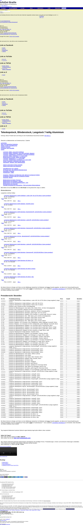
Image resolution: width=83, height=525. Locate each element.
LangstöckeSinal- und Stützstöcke (6, 143)
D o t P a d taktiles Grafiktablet (6, 69)
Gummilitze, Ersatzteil (8, 171)
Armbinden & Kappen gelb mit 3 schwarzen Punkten (16, 176)
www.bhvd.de (14, 34)
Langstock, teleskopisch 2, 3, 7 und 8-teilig (13, 158)
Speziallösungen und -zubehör (10, 168)
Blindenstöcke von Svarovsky (10, 184)
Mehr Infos (8, 524)
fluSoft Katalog (5, 462)
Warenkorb (57, 8)
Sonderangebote (13, 8)
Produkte (3, 8)
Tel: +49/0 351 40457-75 (5, 29)
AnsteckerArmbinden (5, 147)
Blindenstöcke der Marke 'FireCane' (12, 180)
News (31, 8)
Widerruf (13, 510)
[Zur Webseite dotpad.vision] (8, 455)
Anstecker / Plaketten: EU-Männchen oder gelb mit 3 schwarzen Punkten (21, 175)
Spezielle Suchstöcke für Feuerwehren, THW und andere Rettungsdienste (21, 185)
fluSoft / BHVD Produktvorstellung (6, 66)
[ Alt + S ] (41, 17)
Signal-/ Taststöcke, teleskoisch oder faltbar (14, 161)
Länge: (5, 198)
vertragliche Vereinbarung (58, 288)
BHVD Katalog (5, 463)
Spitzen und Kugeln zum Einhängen (12, 166)
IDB (1, 0)
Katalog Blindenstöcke (6, 464)
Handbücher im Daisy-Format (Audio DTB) (10, 465)
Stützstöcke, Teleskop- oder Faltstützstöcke (14, 162)
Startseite (6, 9)
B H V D (4, 49)
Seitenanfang (2, 510)
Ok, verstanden (2, 524)
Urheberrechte (22, 510)
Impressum (40, 8)
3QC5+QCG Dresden (14, 36)
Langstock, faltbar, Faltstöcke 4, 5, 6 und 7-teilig (15, 155)
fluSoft (3, 48)
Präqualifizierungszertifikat (8, 512)
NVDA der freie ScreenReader (5, 446)
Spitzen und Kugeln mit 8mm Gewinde (12, 164)
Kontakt (22, 8)
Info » (19, 200)
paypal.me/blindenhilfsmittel (10, 32)
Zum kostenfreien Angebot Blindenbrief (9, 22)
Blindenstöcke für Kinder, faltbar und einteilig (14, 157)
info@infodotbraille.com (6, 6)
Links (49, 8)
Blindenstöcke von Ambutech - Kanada (12, 181)
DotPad (4, 51)
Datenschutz (17, 510)
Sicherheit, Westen (8, 177)
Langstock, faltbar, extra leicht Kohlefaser (13, 152)
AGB (10, 510)
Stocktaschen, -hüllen (8, 172)
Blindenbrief (5, 50)
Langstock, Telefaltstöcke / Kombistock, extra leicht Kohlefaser (18, 154)
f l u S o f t (4, 60)
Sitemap (38, 510)
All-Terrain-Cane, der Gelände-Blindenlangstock (15, 169)
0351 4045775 (4, 5)
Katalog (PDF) (34, 510)
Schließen (7, 519)
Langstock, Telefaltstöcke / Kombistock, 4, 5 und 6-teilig (17, 159)
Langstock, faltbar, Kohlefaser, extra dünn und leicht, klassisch (18, 153)
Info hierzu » (47, 135)
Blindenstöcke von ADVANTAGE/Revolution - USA (15, 182)
